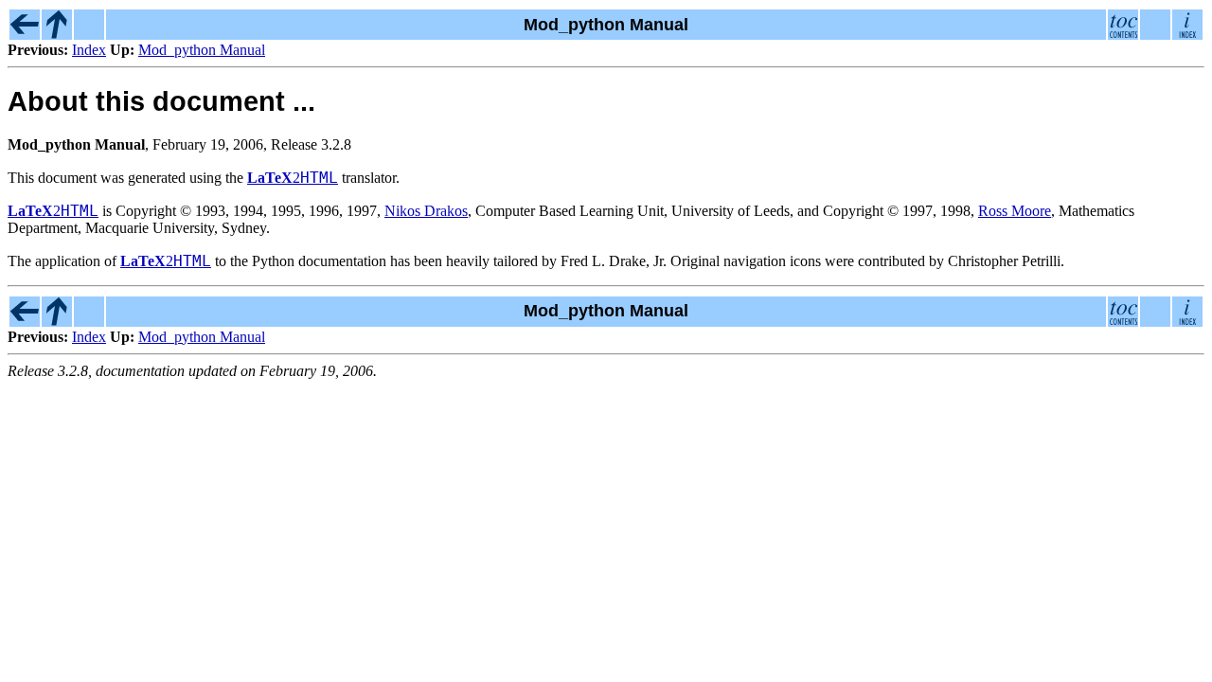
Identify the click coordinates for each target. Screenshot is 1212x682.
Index (89, 50)
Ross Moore (1014, 211)
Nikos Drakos (426, 211)
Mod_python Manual (201, 50)
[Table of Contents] (1123, 34)
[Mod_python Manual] (57, 34)
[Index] (24, 34)
